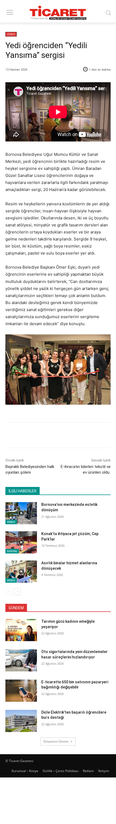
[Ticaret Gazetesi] (58, 13)
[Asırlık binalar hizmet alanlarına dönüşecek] (21, 572)
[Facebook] (27, 436)
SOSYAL (12, 551)
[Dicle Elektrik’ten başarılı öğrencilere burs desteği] (21, 721)
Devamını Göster (56, 741)
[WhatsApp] (65, 436)
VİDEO (11, 34)
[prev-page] (8, 591)
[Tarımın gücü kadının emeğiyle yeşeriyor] (21, 630)
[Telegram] (77, 436)
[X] (40, 436)
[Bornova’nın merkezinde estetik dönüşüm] (21, 513)
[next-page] (17, 591)
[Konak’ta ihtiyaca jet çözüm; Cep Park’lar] (21, 542)
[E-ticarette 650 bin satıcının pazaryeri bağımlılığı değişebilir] (21, 691)
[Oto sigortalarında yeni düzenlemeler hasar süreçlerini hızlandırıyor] (21, 660)
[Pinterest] (52, 436)
